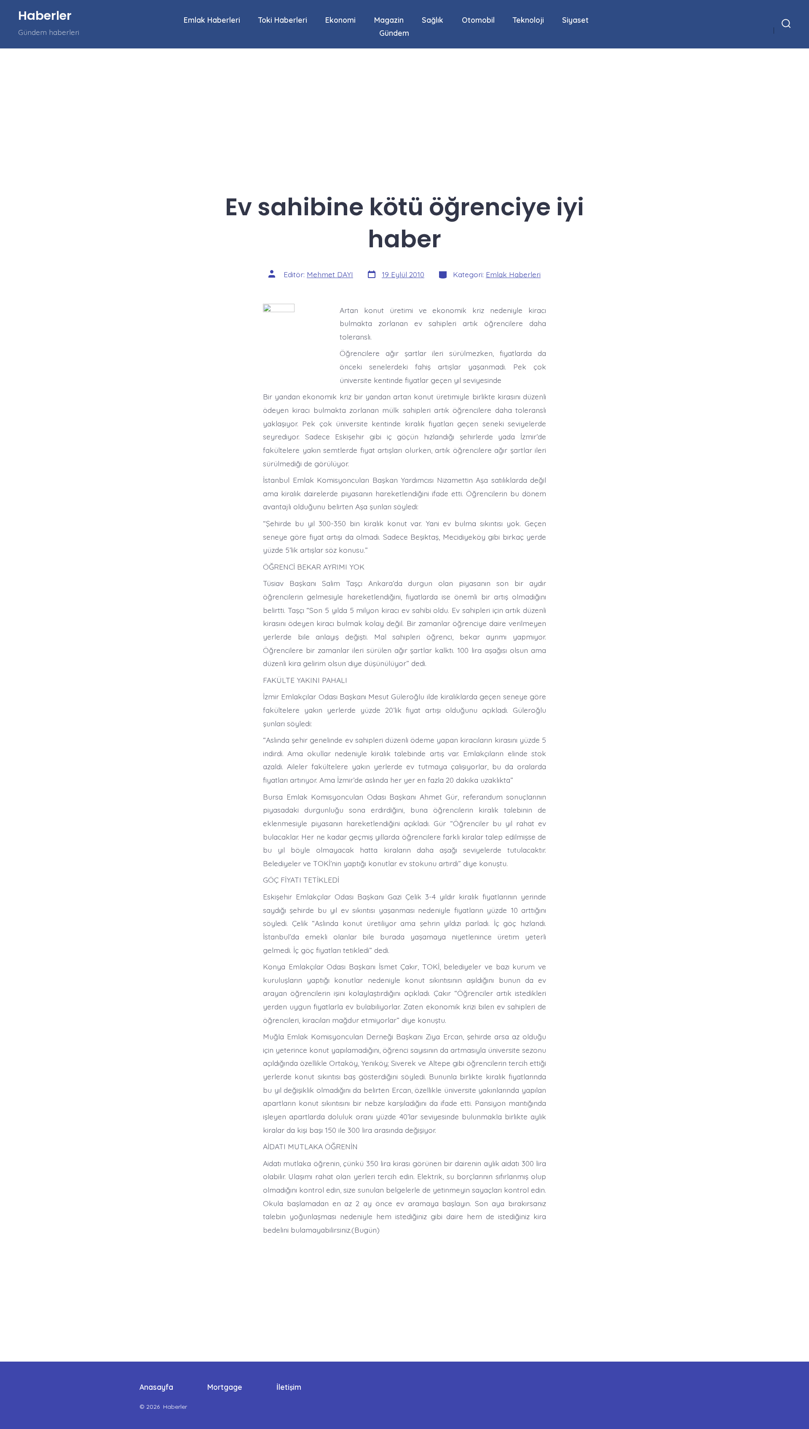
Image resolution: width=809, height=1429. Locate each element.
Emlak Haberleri (212, 19)
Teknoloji (528, 19)
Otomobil (478, 19)
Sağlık (432, 19)
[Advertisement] (253, 111)
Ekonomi (340, 19)
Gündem (394, 32)
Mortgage (224, 1387)
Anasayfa (156, 1387)
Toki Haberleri (282, 19)
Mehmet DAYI (330, 274)
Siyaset (575, 19)
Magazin (389, 19)
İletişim (288, 1387)
